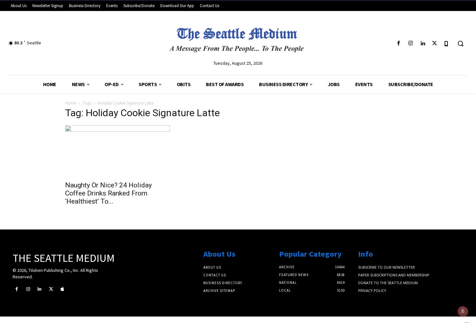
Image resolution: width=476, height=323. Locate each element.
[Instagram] (410, 43)
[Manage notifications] (463, 311)
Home (70, 103)
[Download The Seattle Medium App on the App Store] (446, 43)
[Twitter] (434, 43)
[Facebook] (398, 43)
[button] (460, 43)
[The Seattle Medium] (238, 37)
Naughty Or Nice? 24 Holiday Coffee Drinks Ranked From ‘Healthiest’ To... (108, 193)
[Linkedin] (422, 43)
